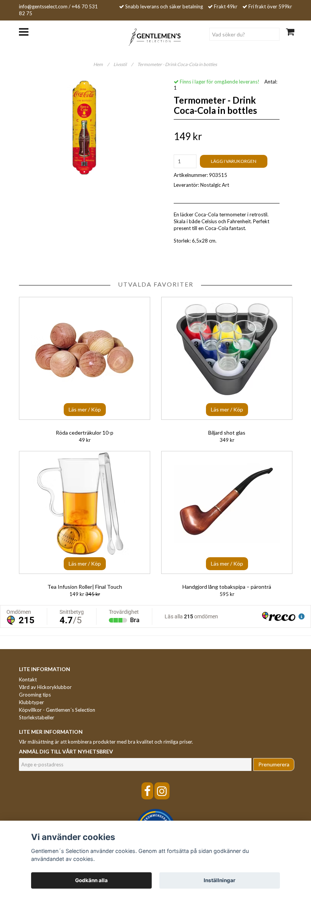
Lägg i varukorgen (233, 161)
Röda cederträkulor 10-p (84, 432)
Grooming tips (35, 695)
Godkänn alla (91, 880)
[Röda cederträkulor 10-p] (84, 358)
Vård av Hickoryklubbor (45, 687)
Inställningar (220, 880)
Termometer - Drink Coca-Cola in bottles (177, 64)
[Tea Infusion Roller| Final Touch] (84, 512)
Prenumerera (273, 764)
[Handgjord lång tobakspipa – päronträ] (226, 512)
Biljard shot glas (226, 432)
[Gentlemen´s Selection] (156, 36)
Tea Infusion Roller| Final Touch (84, 586)
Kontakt (28, 679)
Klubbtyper (31, 702)
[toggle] (27, 31)
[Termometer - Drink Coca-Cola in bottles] (84, 128)
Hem (101, 64)
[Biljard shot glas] (226, 358)
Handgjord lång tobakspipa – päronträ (226, 586)
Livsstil (123, 64)
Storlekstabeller (36, 717)
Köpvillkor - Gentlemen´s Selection (57, 710)
